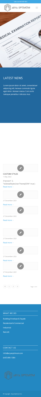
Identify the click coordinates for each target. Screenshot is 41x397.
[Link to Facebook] (29, 393)
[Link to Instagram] (33, 393)
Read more (7, 187)
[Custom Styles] (20, 168)
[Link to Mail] (36, 393)
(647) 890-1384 (9, 357)
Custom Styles (10, 174)
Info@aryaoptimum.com (13, 353)
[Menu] (37, 7)
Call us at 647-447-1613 (20, 1)
